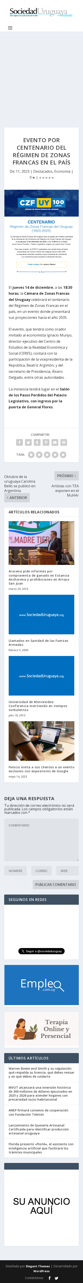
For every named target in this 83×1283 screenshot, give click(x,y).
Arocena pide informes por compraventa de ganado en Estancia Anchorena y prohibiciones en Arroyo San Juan (39, 577)
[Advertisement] (41, 75)
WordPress (41, 1271)
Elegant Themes (38, 1266)
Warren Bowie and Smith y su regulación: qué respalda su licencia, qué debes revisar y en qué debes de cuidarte (41, 1072)
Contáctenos (34, 1278)
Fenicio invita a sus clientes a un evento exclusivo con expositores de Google (42, 769)
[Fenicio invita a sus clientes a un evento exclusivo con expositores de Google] (42, 741)
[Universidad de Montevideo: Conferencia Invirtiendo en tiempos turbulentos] (42, 676)
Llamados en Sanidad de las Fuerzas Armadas (38, 643)
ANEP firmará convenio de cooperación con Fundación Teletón (38, 1112)
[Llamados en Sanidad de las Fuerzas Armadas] (42, 614)
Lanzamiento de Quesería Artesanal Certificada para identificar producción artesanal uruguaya (39, 1129)
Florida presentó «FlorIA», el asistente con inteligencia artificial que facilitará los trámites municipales (41, 1148)
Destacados (42, 171)
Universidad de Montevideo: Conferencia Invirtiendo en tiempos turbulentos (38, 706)
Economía (62, 171)
